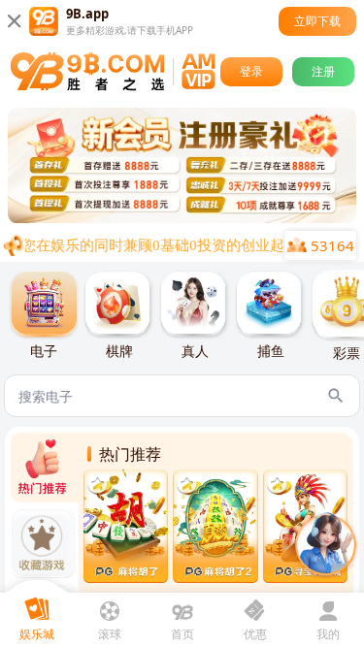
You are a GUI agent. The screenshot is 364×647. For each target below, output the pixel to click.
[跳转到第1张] (142, 218)
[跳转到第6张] (221, 218)
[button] (325, 545)
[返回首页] (112, 71)
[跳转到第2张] (157, 218)
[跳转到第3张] (173, 218)
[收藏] (97, 483)
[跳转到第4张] (188, 218)
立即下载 (317, 21)
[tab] (44, 315)
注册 (323, 71)
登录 (251, 71)
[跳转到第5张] (204, 218)
